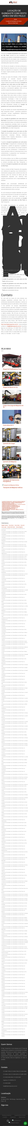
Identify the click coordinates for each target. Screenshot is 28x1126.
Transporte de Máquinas (6, 507)
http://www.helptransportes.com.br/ (9, 324)
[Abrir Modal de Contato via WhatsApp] (25, 1123)
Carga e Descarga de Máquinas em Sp (13, 406)
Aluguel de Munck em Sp (10, 387)
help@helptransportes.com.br (14, 326)
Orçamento (13, 1117)
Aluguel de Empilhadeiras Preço (12, 369)
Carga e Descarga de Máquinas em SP (8, 508)
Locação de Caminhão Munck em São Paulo (9, 504)
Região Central (4, 525)
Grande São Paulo (11, 527)
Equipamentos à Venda (19, 1115)
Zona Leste (3, 527)
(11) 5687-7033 (6, 1071)
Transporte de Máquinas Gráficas (13, 487)
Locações (5, 1117)
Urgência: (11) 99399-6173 (9, 1080)
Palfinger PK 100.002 (5, 510)
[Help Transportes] (13, 2)
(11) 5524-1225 (6, 1074)
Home (15, 19)
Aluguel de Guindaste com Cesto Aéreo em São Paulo (11, 506)
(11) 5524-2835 (22, 1071)
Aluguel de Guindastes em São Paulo (8, 502)
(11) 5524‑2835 (6, 1083)
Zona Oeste (17, 525)
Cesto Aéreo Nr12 (8, 425)
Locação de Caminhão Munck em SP (8, 503)
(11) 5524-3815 (14, 1074)
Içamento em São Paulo (19, 509)
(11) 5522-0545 (6, 1077)
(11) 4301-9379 (22, 1074)
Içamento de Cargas (9, 443)
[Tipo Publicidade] (8, 1120)
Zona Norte (11, 525)
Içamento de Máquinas (10, 461)
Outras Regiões (19, 527)
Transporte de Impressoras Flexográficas (11, 480)
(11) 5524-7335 (14, 1071)
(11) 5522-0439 (17, 1077)
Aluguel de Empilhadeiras (19, 502)
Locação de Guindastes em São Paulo (18, 501)
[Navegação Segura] (14, 1122)
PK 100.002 (13, 509)
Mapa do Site (22, 1117)
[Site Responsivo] (16, 1120)
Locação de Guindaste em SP (7, 501)
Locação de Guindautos (21, 504)
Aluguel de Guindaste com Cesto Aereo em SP (9, 505)
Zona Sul (22, 525)
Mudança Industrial (14, 507)
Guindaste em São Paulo (6, 509)
